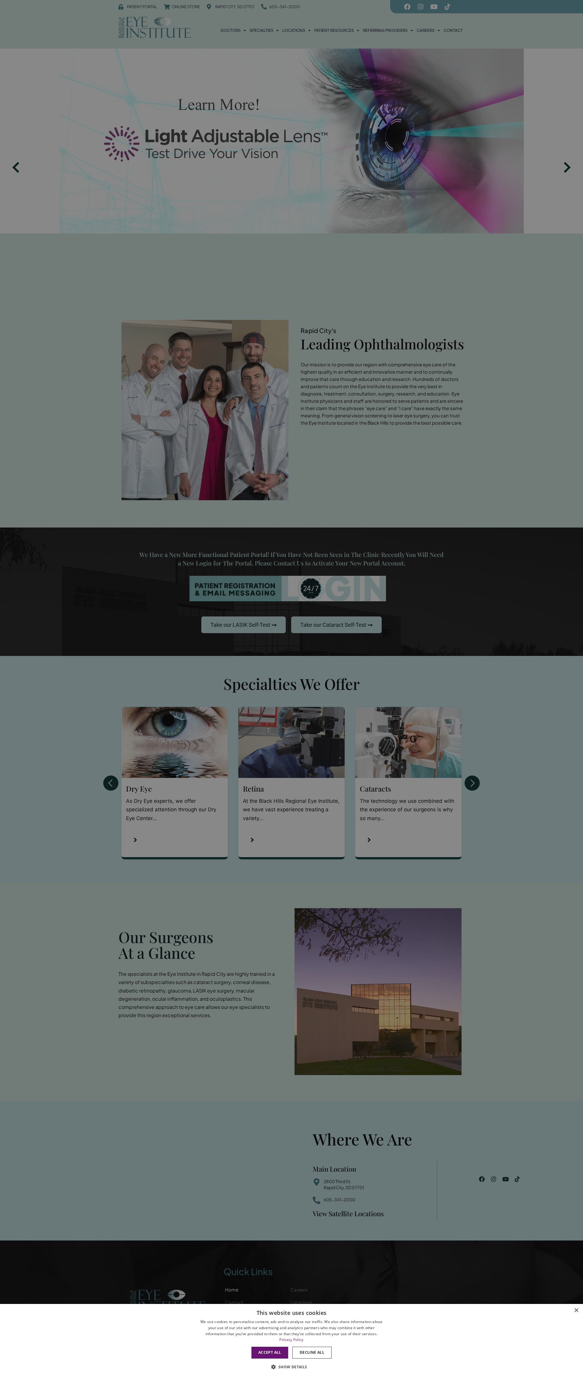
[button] (291, 1367)
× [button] (576, 1310)
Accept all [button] (269, 1352)
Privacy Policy (291, 1339)
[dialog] (291, 1341)
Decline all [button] (312, 1352)
